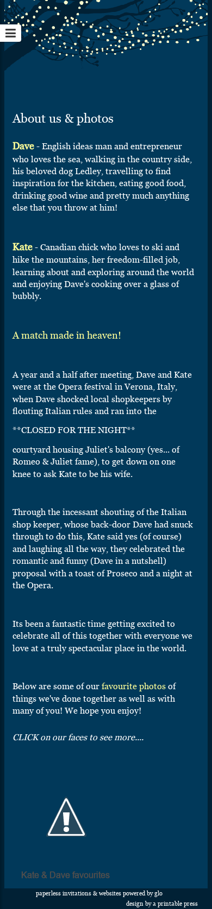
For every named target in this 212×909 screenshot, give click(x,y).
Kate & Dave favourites (65, 875)
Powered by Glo (143, 893)
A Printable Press (175, 903)
